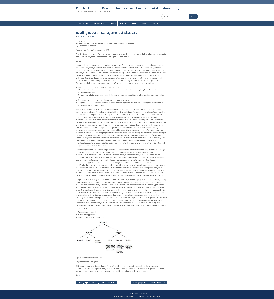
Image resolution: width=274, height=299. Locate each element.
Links (122, 23)
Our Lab (111, 23)
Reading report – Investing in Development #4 (96, 282)
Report (81, 275)
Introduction (84, 23)
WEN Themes (155, 296)
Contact (133, 23)
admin (92, 37)
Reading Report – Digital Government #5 (148, 282)
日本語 (153, 23)
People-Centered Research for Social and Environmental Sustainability (127, 8)
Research (98, 23)
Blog (144, 23)
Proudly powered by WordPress (125, 296)
